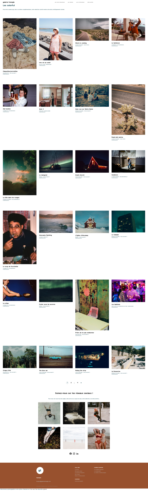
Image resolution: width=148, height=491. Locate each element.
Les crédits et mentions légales (100, 472)
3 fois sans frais (33, 489)
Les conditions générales (99, 469)
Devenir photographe (79, 481)
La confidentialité (97, 471)
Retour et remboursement (80, 475)
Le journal (77, 469)
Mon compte (77, 474)
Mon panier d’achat (78, 471)
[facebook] (71, 453)
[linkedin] (77, 453)
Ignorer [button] (45, 489)
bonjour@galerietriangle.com (43, 481)
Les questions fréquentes (79, 472)
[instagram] (74, 453)
